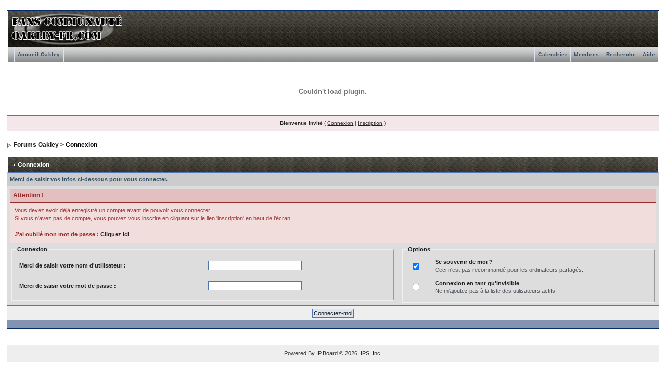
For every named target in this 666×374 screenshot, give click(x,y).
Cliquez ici (114, 234)
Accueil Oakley (39, 54)
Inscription (370, 123)
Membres (586, 54)
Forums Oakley (36, 145)
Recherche (621, 54)
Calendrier (552, 54)
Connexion (340, 123)
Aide (649, 54)
